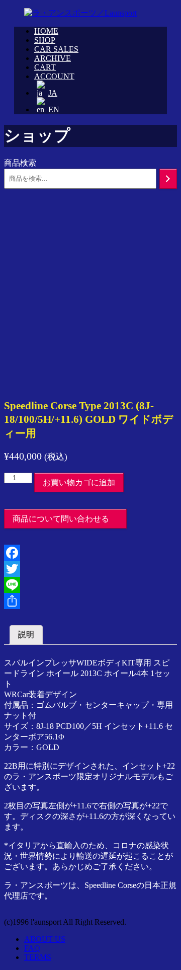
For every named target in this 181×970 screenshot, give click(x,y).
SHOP (44, 40)
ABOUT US (44, 939)
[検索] (168, 179)
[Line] (90, 585)
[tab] (26, 635)
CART (45, 67)
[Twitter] (90, 569)
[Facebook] (90, 553)
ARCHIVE (52, 58)
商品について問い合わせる (61, 518)
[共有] (90, 601)
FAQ (32, 948)
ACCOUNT (54, 76)
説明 (26, 634)
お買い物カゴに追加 (79, 482)
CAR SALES (56, 49)
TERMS (37, 957)
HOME (46, 31)
